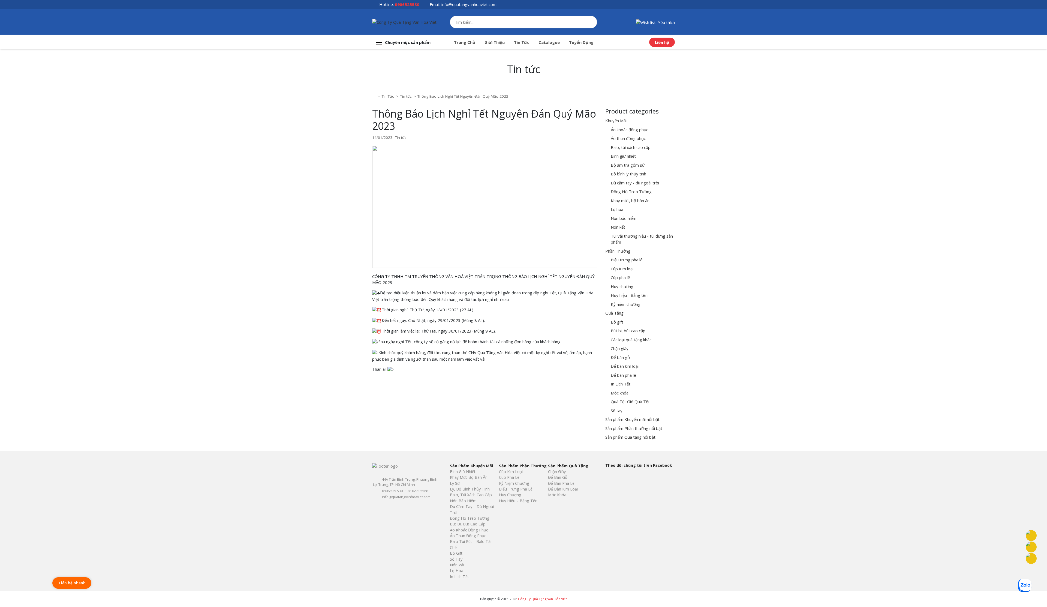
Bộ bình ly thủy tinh (628, 174)
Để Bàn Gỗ (557, 477)
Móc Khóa (557, 494)
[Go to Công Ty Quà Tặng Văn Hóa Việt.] (374, 96)
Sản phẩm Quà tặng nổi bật (630, 437)
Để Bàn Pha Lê (561, 483)
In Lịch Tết (620, 384)
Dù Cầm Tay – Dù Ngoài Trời (472, 509)
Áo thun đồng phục (628, 138)
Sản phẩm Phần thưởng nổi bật (633, 428)
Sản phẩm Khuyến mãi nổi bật (632, 419)
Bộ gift (617, 322)
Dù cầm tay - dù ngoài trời (635, 183)
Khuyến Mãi (616, 120)
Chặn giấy (619, 348)
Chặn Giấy (557, 471)
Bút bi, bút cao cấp (628, 330)
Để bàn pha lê (623, 375)
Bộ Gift (456, 553)
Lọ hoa (617, 209)
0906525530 (407, 4)
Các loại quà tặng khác (631, 339)
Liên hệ (662, 42)
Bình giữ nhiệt (623, 156)
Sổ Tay (456, 559)
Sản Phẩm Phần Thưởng (523, 465)
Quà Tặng (614, 313)
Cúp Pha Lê (509, 477)
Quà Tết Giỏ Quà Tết (630, 401)
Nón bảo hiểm (623, 218)
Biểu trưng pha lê (627, 259)
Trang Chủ (464, 42)
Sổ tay (616, 410)
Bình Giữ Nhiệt (463, 471)
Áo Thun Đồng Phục (468, 535)
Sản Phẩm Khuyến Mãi (471, 465)
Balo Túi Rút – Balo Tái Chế (470, 544)
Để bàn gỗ (620, 357)
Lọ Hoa (456, 570)
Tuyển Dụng (581, 42)
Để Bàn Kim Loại (563, 489)
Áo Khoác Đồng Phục (469, 530)
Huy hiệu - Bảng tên (629, 295)
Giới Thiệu (495, 42)
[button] (655, 22)
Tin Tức (521, 42)
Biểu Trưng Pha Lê (515, 489)
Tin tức (400, 137)
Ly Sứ (455, 483)
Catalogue (549, 42)
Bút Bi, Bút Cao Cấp (468, 524)
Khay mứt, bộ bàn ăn (630, 200)
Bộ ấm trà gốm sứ (628, 165)
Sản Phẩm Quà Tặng (568, 465)
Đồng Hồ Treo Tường (631, 191)
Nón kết (618, 227)
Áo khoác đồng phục (629, 129)
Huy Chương (510, 494)
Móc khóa (619, 393)
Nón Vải (457, 564)
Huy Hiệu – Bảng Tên (518, 500)
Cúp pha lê (620, 277)
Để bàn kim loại (625, 366)
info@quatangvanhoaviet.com (469, 4)
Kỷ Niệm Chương (514, 483)
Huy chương (622, 286)
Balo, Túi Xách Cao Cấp (471, 494)
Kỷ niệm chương (625, 304)
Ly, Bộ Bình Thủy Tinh (470, 489)
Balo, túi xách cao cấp (631, 147)
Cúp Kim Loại (511, 471)
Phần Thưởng (617, 251)
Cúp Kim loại (622, 268)
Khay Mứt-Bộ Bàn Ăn (469, 477)
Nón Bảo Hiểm (463, 500)
